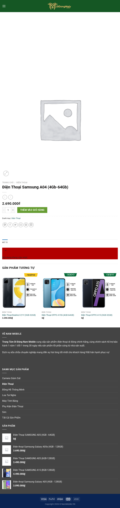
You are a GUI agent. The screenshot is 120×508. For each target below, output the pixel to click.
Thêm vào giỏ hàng (32, 210)
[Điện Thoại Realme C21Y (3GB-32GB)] (20, 291)
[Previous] (2, 300)
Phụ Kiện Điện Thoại (12, 406)
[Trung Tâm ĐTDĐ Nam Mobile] (60, 6)
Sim (4, 412)
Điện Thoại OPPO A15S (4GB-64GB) (58, 315)
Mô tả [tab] (5, 242)
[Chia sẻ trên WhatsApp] (4, 224)
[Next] (117, 300)
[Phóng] (6, 173)
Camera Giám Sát (11, 378)
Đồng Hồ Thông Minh (13, 389)
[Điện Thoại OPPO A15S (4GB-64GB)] (60, 291)
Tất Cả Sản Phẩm (11, 417)
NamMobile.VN (68, 504)
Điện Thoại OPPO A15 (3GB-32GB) (96, 315)
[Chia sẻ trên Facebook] (10, 224)
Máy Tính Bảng (10, 400)
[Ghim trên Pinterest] (26, 224)
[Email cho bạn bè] (20, 224)
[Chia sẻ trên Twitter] (15, 224)
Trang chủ (7, 182)
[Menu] (4, 6)
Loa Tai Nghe (9, 395)
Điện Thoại (21, 182)
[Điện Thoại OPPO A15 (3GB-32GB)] (99, 291)
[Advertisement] (60, 34)
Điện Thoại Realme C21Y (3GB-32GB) (19, 315)
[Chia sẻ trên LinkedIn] (31, 224)
